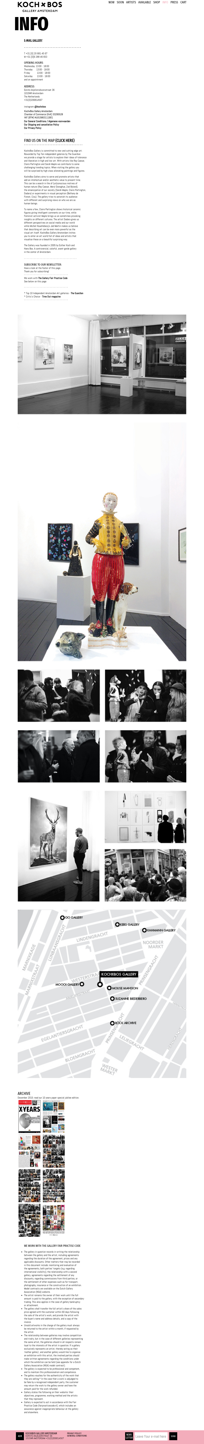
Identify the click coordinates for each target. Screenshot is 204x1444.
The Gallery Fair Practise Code (52, 278)
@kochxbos (40, 106)
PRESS (174, 2)
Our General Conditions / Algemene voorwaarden (47, 121)
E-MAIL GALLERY (33, 40)
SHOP (156, 2)
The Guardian (77, 293)
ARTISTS (131, 2)
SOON (120, 2)
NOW (111, 2)
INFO (165, 2)
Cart (183, 2)
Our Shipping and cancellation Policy (41, 124)
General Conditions (77, 1435)
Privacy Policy (74, 1433)
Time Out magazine (51, 296)
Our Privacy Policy (32, 128)
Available (144, 2)
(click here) (65, 140)
